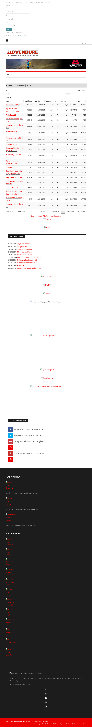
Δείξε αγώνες (8, 93)
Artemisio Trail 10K (13, 105)
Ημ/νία (37, 101)
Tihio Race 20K (11, 115)
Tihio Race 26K (11, 167)
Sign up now (20, 35)
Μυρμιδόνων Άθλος (24, 252)
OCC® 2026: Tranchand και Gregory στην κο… (22, 509)
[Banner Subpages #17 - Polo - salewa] (47, 285)
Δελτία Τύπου (46, 724)
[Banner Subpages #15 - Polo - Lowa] (47, 399)
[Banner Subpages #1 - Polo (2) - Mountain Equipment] (46, 64)
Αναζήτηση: (82, 90)
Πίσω (32, 216)
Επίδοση (28, 101)
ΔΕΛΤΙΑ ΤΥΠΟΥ (39, 2)
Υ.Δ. (55, 101)
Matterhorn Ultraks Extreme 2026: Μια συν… (21, 525)
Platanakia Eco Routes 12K (27, 260)
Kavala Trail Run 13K (24, 255)
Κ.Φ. (79, 101)
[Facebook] (45, 689)
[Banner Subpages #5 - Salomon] (47, 219)
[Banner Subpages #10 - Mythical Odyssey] (47, 369)
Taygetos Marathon (24, 249)
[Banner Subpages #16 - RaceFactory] (47, 378)
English (68, 724)
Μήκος (48, 101)
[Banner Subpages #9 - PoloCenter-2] (47, 276)
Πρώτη (43, 211)
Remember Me (11, 26)
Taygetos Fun (22, 246)
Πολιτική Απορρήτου (79, 724)
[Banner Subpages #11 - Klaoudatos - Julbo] (47, 227)
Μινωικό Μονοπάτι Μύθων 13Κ (29, 268)
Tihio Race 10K (11, 144)
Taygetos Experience (24, 244)
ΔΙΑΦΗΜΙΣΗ (19, 2)
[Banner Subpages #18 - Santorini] (47, 348)
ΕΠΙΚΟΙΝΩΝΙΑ (28, 2)
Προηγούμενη (54, 211)
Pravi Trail (20, 265)
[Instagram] (10, 459)
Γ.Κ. (70, 101)
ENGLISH (47, 2)
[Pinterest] (10, 447)
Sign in (9, 29)
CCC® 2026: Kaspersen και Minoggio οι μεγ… (22, 493)
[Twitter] (46, 694)
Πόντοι (63, 101)
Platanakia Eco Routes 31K (27, 263)
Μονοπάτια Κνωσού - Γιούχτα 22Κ (30, 257)
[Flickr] (46, 698)
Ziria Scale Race (12, 187)
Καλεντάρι (37, 724)
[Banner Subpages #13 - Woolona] (47, 293)
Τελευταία (81, 211)
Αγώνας (9, 101)
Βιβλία (55, 724)
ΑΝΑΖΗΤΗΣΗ (10, 2)
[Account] (7, 40)
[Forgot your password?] (7, 23)
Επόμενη (70, 211)
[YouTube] (46, 702)
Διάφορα (62, 724)
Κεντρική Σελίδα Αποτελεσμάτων (49, 216)
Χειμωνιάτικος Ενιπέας (14, 177)
